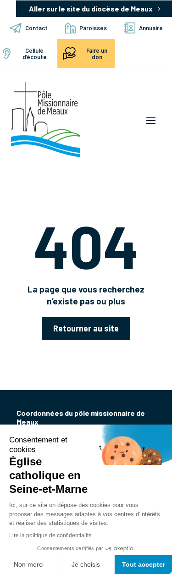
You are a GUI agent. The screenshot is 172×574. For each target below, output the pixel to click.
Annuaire (151, 28)
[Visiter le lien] (45, 120)
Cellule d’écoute (34, 54)
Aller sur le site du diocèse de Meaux (91, 8)
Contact (36, 28)
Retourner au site (86, 328)
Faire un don (96, 54)
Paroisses (93, 28)
